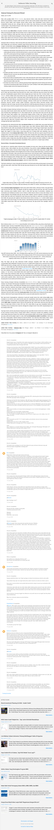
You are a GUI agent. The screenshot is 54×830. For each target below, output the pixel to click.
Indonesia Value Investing (27, 3)
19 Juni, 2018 (10, 562)
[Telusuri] (52, 4)
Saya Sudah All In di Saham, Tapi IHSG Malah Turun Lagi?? (18, 752)
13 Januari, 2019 (10, 690)
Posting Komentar (7, 693)
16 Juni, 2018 (10, 526)
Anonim (9, 497)
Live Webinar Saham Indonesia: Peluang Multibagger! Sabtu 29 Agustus (21, 736)
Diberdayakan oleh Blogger (27, 821)
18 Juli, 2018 (9, 668)
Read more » (49, 715)
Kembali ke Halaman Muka (27, 826)
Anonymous (9, 566)
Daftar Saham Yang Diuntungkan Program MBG (14, 769)
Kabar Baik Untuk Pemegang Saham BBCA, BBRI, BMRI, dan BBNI (19, 785)
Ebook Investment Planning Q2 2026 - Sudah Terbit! (16, 703)
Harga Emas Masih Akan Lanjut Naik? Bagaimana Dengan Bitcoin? (20, 802)
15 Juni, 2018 (10, 480)
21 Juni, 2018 (10, 658)
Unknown (9, 631)
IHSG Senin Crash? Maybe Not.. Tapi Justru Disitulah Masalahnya (20, 719)
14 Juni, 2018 (10, 390)
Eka (7, 452)
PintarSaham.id (10, 603)
